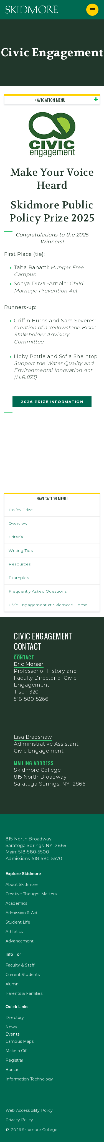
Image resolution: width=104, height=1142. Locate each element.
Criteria (16, 536)
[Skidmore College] (32, 10)
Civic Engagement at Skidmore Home (48, 604)
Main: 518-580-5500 (27, 852)
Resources (20, 564)
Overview (18, 523)
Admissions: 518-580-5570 (34, 858)
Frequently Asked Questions (38, 591)
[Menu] (92, 10)
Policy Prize (21, 509)
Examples (19, 577)
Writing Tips (21, 550)
